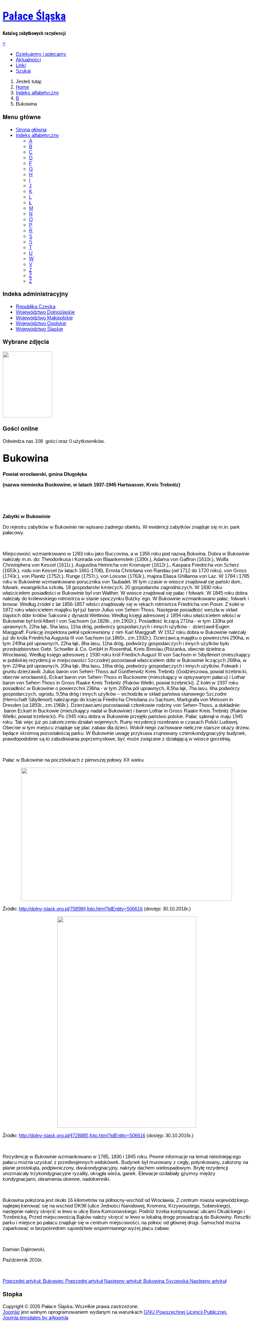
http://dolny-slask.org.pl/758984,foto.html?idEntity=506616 (81, 908)
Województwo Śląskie (39, 329)
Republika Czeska (35, 306)
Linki (21, 65)
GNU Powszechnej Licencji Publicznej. (185, 1312)
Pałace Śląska (34, 15)
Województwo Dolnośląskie (45, 312)
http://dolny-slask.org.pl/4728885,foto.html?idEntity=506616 (82, 1135)
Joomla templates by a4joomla (35, 1317)
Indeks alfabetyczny (37, 135)
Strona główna (31, 129)
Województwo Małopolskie (44, 317)
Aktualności (28, 59)
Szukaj (23, 71)
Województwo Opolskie (41, 323)
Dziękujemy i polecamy (41, 54)
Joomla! (11, 1312)
